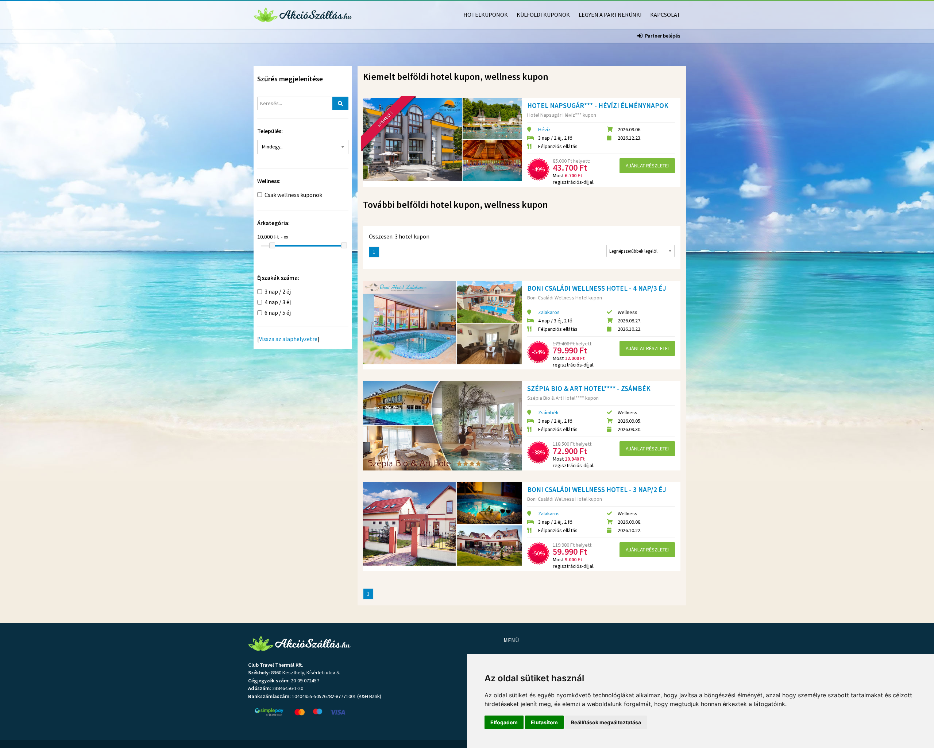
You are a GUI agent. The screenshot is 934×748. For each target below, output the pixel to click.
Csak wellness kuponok (293, 194)
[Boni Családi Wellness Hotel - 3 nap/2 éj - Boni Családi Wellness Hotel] (442, 523)
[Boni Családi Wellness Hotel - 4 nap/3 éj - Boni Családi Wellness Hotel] (442, 322)
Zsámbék (548, 412)
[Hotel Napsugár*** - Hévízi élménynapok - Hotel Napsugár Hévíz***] (442, 139)
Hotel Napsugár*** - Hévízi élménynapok (597, 105)
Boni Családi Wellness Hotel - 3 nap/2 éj (596, 489)
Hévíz (544, 129)
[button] (302, 147)
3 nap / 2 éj (278, 291)
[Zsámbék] (300, 162)
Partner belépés (662, 35)
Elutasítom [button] (544, 722)
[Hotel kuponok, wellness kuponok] (303, 14)
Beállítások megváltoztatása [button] (606, 722)
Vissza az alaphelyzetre (288, 338)
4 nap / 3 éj (278, 302)
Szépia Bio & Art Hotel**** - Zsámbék (589, 388)
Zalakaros (549, 312)
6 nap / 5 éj (278, 312)
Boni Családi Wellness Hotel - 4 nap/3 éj (596, 288)
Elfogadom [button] (504, 722)
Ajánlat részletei (647, 165)
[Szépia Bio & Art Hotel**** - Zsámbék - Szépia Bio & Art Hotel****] (442, 425)
